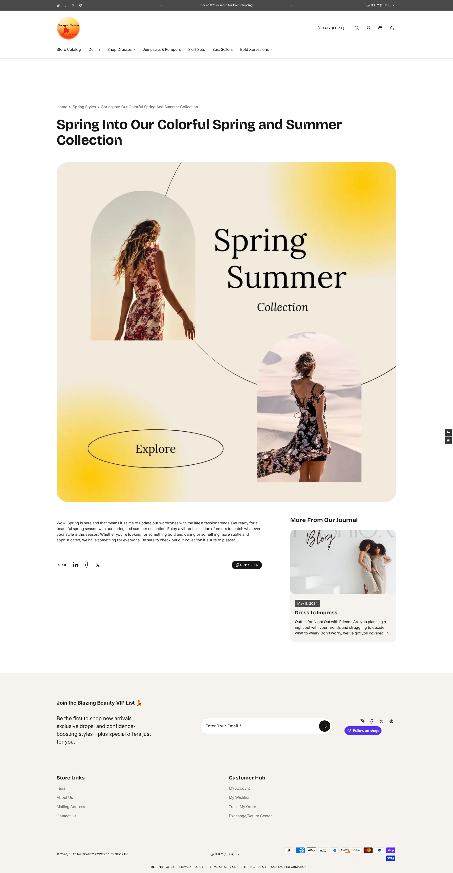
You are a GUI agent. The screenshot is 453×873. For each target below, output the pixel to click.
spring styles (84, 106)
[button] (120, 49)
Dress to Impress (316, 613)
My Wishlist (239, 797)
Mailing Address (71, 806)
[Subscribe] (324, 726)
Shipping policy (253, 867)
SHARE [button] (62, 565)
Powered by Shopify (111, 854)
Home (62, 106)
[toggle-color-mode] (392, 28)
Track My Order (242, 806)
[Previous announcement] (162, 5)
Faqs (61, 788)
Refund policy (163, 867)
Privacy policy (191, 867)
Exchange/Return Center (250, 815)
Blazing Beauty (81, 854)
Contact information (289, 867)
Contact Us (66, 815)
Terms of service (222, 867)
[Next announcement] (291, 5)
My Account (239, 788)
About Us (65, 797)
